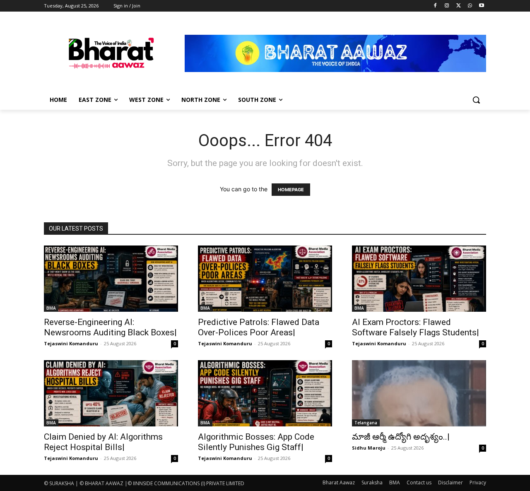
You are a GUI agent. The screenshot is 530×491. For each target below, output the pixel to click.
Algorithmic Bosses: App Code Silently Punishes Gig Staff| (256, 442)
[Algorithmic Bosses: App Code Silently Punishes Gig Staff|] (265, 393)
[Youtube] (481, 6)
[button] (476, 100)
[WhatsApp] (470, 6)
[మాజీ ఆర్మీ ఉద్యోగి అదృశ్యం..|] (419, 393)
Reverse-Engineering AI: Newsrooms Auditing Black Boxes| (110, 327)
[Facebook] (435, 6)
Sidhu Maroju (368, 448)
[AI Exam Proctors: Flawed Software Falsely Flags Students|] (419, 279)
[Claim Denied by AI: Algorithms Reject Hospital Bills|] (111, 393)
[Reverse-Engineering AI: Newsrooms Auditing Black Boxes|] (111, 279)
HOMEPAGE (291, 190)
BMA (51, 308)
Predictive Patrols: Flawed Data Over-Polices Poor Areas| (258, 327)
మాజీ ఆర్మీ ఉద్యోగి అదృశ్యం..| (401, 437)
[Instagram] (447, 6)
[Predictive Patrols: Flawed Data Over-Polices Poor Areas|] (265, 279)
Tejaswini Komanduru (71, 343)
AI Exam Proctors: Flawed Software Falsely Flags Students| (415, 327)
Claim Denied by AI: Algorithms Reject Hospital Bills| (103, 442)
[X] (458, 6)
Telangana (365, 423)
